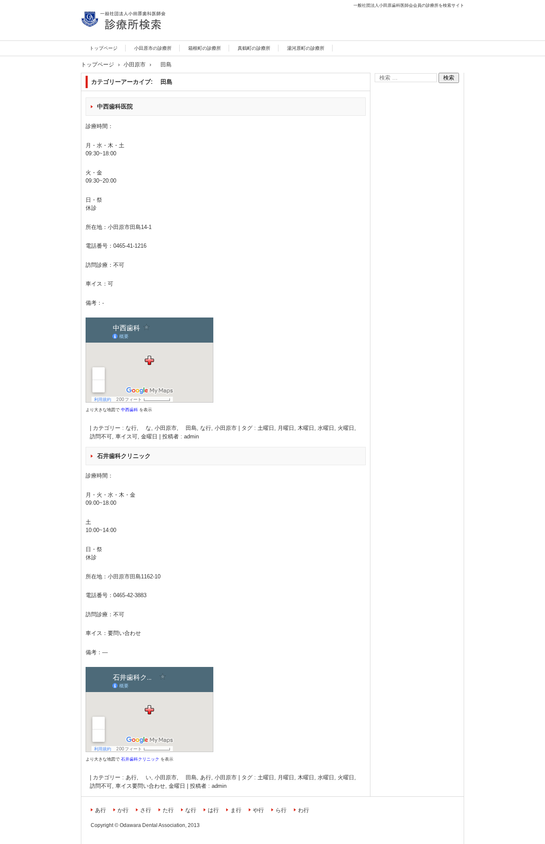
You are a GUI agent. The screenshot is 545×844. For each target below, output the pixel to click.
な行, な (138, 428)
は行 (213, 810)
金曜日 (149, 436)
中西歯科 (129, 409)
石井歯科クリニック (124, 455)
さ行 (145, 810)
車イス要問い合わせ (140, 786)
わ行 (303, 810)
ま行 (235, 810)
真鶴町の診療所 (254, 48)
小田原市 (226, 428)
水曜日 (326, 428)
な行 (205, 428)
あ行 (205, 777)
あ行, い (138, 777)
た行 (168, 810)
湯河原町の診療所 (305, 48)
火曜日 (346, 428)
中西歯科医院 (115, 106)
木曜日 (306, 428)
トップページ (103, 48)
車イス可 (126, 436)
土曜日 (266, 428)
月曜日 (286, 428)
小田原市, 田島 (176, 428)
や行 (258, 810)
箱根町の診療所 (204, 48)
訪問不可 (101, 436)
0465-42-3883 (129, 595)
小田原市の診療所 (153, 48)
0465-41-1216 (129, 246)
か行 (123, 810)
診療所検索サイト (111, 39)
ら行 (281, 810)
